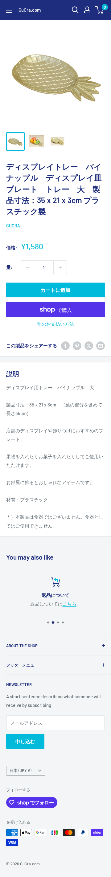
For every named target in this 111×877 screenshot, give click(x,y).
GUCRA (13, 225)
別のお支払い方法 (55, 324)
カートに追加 (55, 290)
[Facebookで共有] (65, 345)
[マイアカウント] (87, 9)
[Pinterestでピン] (77, 345)
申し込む (25, 741)
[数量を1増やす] (60, 267)
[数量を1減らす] (27, 267)
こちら (69, 603)
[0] (100, 10)
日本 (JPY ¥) (20, 770)
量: (9, 267)
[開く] (75, 9)
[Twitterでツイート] (88, 345)
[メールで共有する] (100, 345)
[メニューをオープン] (9, 10)
